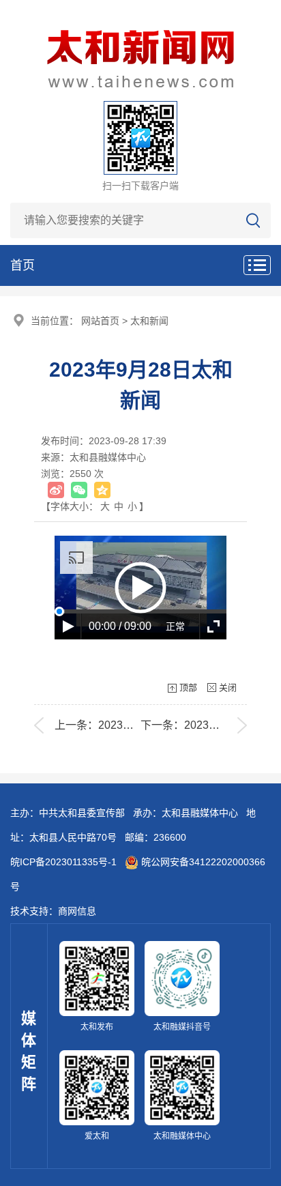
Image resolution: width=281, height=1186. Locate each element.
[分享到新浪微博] (56, 490)
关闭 (228, 687)
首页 (22, 265)
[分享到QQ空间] (102, 490)
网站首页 (100, 320)
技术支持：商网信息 (53, 911)
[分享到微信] (79, 490)
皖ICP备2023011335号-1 (63, 861)
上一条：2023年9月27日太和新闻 (136, 725)
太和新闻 (149, 320)
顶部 (188, 687)
